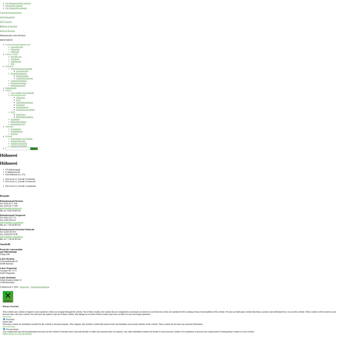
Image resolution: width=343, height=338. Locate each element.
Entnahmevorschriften (25, 110)
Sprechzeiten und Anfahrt (21, 139)
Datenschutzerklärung (40, 287)
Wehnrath (15, 52)
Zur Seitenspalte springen (16, 8)
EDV (13, 112)
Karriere (14, 134)
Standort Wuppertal (19, 143)
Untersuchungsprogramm (10, 13)
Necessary (10, 319)
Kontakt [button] (8, 136)
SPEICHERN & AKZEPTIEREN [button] (17, 334)
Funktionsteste (22, 76)
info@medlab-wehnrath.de (11, 237)
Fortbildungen (17, 131)
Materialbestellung (18, 122)
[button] (6, 40)
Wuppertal (15, 49)
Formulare (20, 105)
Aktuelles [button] (9, 126)
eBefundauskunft (7, 17)
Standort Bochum (18, 141)
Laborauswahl (17, 47)
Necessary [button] (7, 316)
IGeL (18, 100)
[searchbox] (17, 148)
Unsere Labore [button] (11, 54)
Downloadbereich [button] (18, 95)
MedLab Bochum (7, 31)
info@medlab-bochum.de (11, 208)
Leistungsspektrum (19, 81)
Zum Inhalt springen (14, 6)
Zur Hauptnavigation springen (18, 3)
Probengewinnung (18, 83)
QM (12, 64)
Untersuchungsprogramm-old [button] (17, 44)
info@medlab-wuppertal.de (11, 222)
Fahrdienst (15, 119)
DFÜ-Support (6, 22)
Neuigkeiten (16, 129)
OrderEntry (21, 114)
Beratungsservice (18, 124)
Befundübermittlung (24, 117)
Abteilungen (16, 61)
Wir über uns (16, 57)
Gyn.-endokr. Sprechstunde (22, 93)
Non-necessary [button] (9, 326)
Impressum (24, 287)
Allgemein (20, 98)
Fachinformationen (19, 73)
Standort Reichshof (19, 146)
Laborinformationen (24, 78)
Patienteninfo (10, 88)
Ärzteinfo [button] (9, 66)
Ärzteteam (15, 59)
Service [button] (8, 90)
